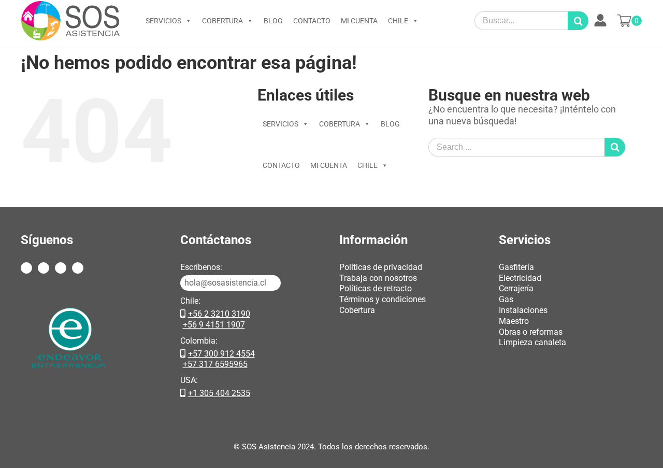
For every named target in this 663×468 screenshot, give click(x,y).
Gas (506, 299)
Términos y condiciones (382, 299)
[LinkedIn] (77, 268)
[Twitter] (43, 268)
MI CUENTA (359, 21)
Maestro (514, 321)
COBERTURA (222, 21)
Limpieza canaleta (532, 342)
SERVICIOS (163, 21)
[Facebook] (26, 268)
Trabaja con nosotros (378, 278)
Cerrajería (516, 288)
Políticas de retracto (375, 288)
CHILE (398, 21)
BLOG (273, 21)
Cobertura (357, 310)
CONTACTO (311, 21)
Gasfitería (516, 267)
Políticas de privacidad (380, 267)
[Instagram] (60, 268)
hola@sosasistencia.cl (225, 283)
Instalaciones (523, 310)
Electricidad (520, 278)
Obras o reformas (531, 332)
